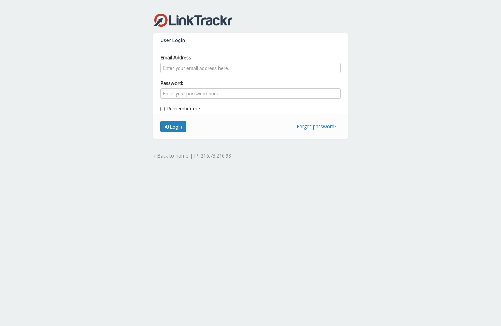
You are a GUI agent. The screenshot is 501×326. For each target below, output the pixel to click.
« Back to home (170, 155)
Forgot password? (316, 126)
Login (175, 126)
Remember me (183, 108)
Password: (171, 83)
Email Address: (176, 57)
